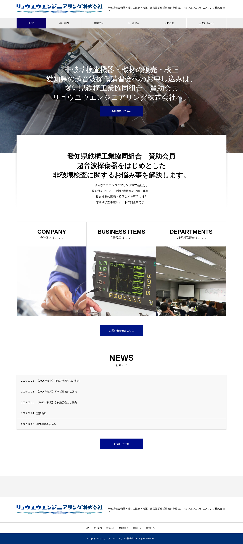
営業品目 (99, 23)
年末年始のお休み (46, 424)
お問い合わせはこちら (121, 330)
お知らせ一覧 (121, 443)
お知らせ (169, 23)
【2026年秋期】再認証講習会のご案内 (58, 380)
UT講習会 (133, 23)
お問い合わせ (206, 23)
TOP (31, 23)
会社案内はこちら (121, 111)
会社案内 (64, 23)
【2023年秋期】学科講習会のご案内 (56, 402)
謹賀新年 (41, 413)
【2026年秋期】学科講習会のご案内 (56, 391)
